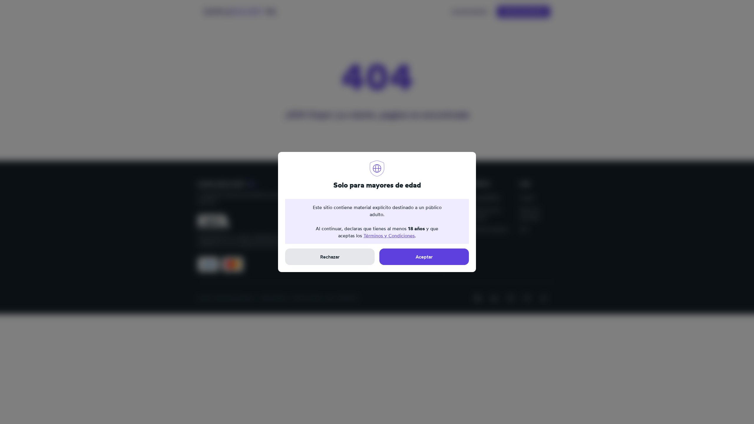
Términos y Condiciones (389, 235)
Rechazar (330, 257)
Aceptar (424, 257)
